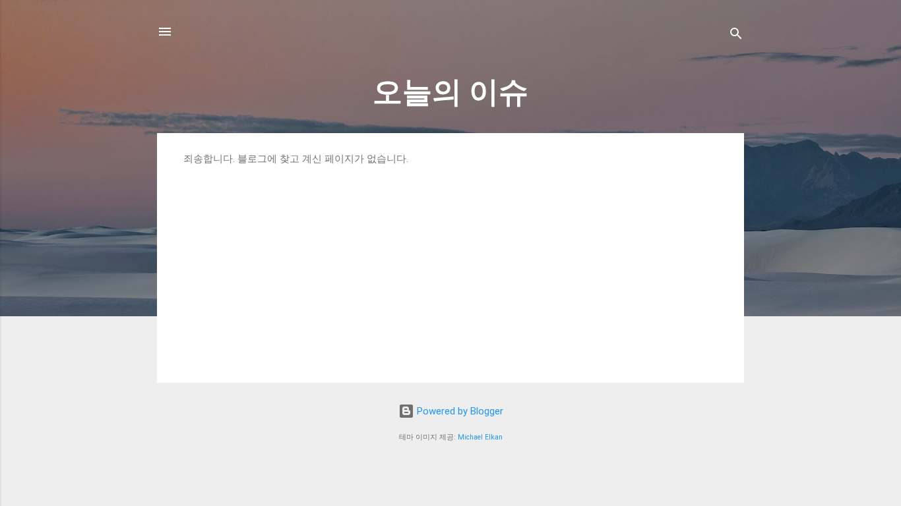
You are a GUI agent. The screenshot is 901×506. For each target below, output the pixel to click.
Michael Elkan (480, 437)
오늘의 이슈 (450, 91)
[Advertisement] (450, 264)
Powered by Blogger (458, 411)
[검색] (736, 36)
